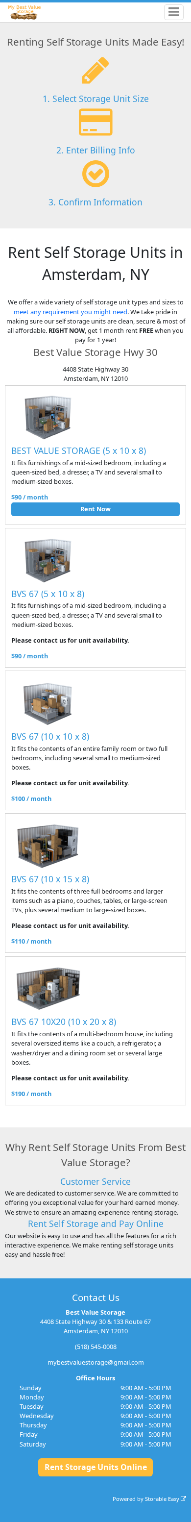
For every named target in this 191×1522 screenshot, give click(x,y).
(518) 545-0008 (96, 1346)
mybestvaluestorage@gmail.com (96, 1362)
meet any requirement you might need (70, 311)
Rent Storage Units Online (96, 1467)
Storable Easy (163, 1498)
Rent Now (95, 508)
